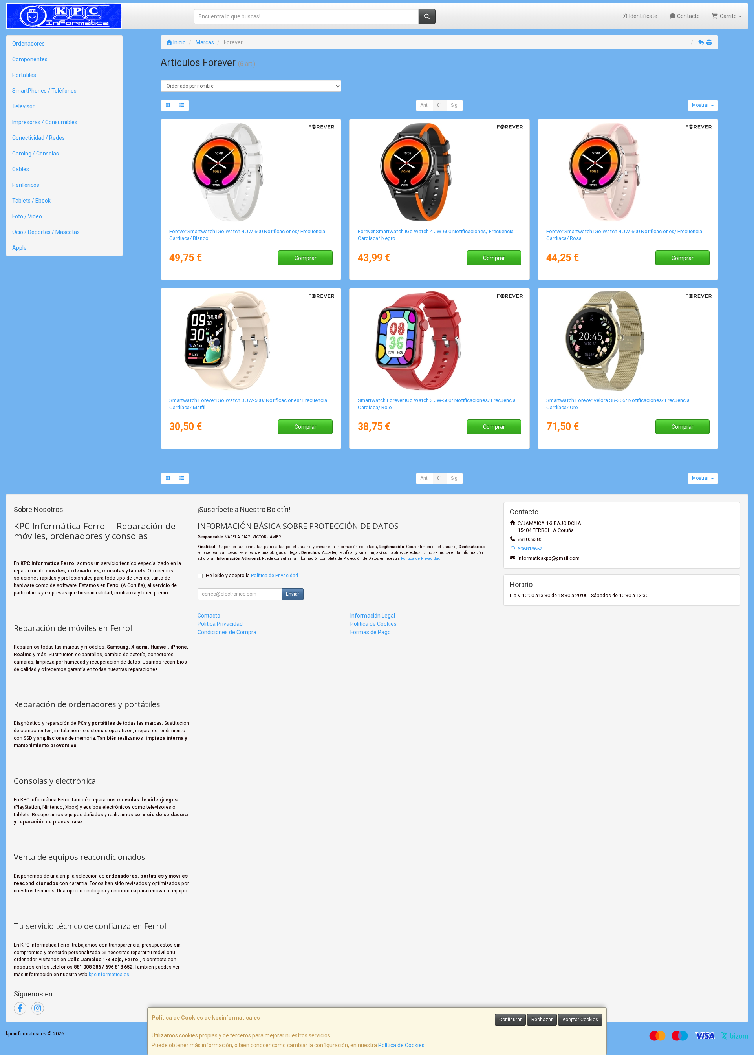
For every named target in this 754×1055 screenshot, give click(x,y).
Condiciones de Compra (227, 632)
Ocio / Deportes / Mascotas (46, 232)
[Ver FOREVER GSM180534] (251, 341)
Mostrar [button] (701, 105)
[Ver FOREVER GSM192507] (628, 172)
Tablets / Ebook (31, 200)
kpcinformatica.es (109, 974)
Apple (19, 248)
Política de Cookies (401, 1045)
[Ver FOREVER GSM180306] (628, 341)
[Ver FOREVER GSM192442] (439, 172)
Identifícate (642, 16)
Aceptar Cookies (580, 1019)
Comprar (306, 258)
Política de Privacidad (421, 558)
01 (440, 105)
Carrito (728, 16)
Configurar (510, 1019)
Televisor (23, 106)
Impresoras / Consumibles (44, 122)
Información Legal (372, 616)
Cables (20, 169)
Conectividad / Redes (38, 138)
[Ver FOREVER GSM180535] (439, 341)
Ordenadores (28, 43)
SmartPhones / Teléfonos (44, 91)
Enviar (292, 594)
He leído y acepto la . (252, 575)
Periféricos (25, 185)
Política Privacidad (220, 624)
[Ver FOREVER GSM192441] (251, 172)
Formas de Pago (370, 632)
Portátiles (24, 75)
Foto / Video (27, 216)
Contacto (688, 16)
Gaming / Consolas (35, 153)
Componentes (30, 59)
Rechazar (542, 1019)
